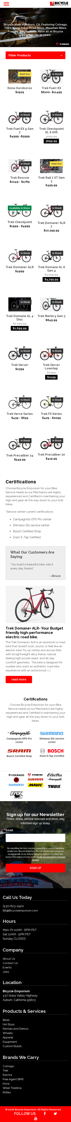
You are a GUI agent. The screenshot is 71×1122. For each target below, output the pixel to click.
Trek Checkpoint (19, 222)
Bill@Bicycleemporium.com (20, 910)
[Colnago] (16, 774)
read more (18, 679)
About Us (9, 958)
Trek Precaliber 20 (51, 454)
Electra (7, 1075)
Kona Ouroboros (19, 88)
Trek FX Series (51, 414)
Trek (5, 1070)
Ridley (7, 1092)
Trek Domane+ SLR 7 (51, 224)
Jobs (6, 971)
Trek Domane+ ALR (20, 267)
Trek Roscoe (19, 177)
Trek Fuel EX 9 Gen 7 (19, 130)
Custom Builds (12, 1046)
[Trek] (35, 774)
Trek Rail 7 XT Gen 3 (51, 179)
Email (9, 830)
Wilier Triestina (12, 1088)
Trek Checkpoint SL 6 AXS (51, 130)
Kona (6, 1083)
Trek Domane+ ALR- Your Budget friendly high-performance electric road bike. (34, 632)
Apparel (8, 1037)
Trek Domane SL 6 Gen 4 (51, 268)
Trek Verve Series (20, 414)
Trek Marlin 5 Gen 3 (51, 316)
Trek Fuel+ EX (51, 88)
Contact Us (10, 963)
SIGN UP (35, 868)
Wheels (8, 1033)
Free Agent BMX (13, 1079)
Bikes (6, 1020)
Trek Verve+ (19, 365)
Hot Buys (8, 1024)
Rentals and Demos (15, 1028)
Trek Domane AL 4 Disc (19, 317)
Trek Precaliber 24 (19, 455)
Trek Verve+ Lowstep (51, 366)
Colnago (8, 1066)
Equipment (10, 1041)
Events (7, 967)
